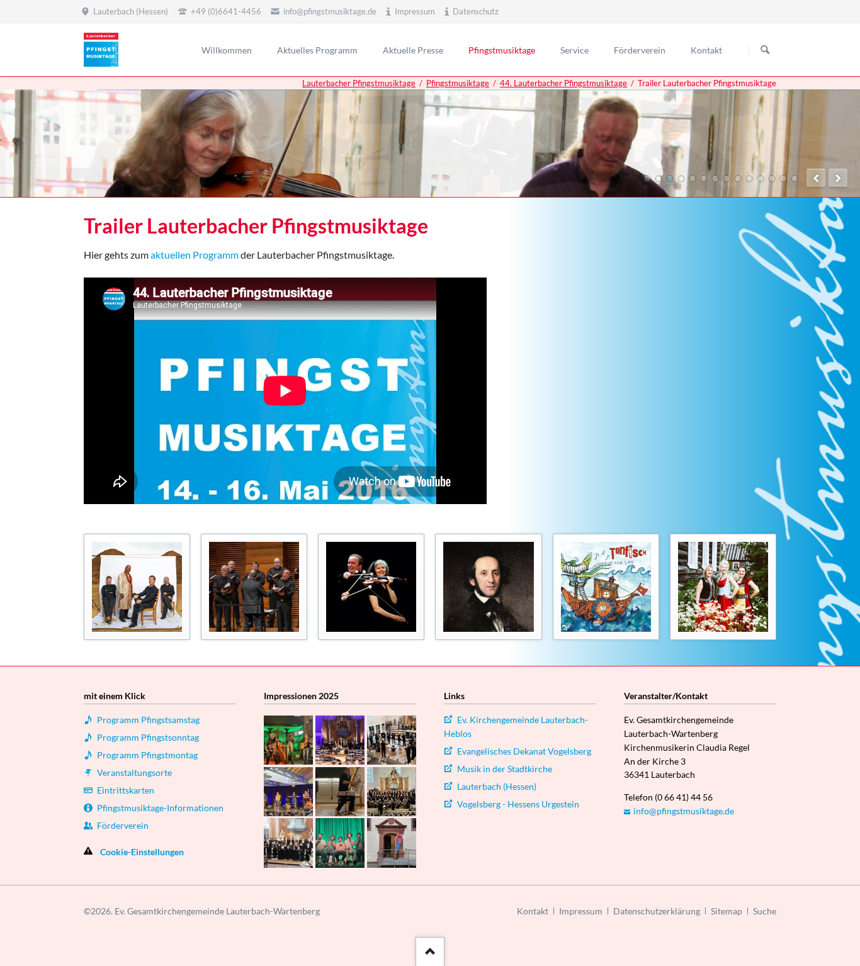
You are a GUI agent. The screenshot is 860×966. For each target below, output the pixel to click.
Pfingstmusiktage (457, 83)
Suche (764, 911)
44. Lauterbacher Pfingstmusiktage (563, 83)
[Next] (838, 178)
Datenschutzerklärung (656, 911)
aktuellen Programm (194, 255)
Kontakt (532, 911)
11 (760, 179)
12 (772, 179)
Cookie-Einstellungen (142, 851)
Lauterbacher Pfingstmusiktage (359, 83)
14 (794, 179)
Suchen (765, 50)
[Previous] (815, 178)
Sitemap (726, 911)
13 (783, 179)
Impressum (581, 911)
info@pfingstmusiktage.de (683, 811)
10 (749, 179)
